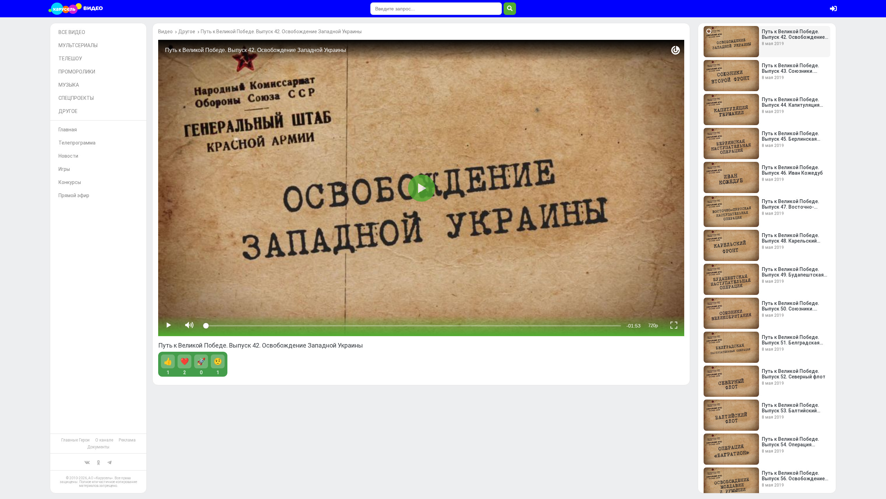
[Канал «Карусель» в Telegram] (109, 461)
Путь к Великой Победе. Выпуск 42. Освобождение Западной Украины (281, 31)
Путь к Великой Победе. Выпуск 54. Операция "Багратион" (790, 444)
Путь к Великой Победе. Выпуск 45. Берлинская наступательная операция (793, 139)
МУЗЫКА (68, 85)
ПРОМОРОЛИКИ (76, 72)
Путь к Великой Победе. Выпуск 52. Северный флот (793, 373)
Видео (165, 31)
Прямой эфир (73, 195)
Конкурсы (69, 182)
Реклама (127, 440)
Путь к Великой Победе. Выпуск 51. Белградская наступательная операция (793, 342)
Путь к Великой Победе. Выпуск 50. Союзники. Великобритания (790, 308)
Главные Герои (75, 440)
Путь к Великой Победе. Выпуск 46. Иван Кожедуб (792, 170)
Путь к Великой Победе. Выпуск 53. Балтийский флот (790, 410)
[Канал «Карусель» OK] (98, 461)
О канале (104, 440)
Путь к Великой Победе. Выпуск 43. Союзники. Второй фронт (790, 71)
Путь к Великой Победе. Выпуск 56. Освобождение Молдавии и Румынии (793, 478)
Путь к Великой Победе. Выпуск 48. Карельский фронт (790, 241)
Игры (64, 169)
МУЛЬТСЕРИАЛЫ (78, 45)
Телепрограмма (77, 143)
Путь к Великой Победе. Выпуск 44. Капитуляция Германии (791, 105)
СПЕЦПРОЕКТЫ (76, 98)
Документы (98, 447)
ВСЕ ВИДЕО (71, 32)
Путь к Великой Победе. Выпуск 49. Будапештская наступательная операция (793, 274)
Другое (186, 31)
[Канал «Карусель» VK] (87, 461)
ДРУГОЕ (68, 111)
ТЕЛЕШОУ (70, 58)
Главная (67, 129)
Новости (68, 156)
